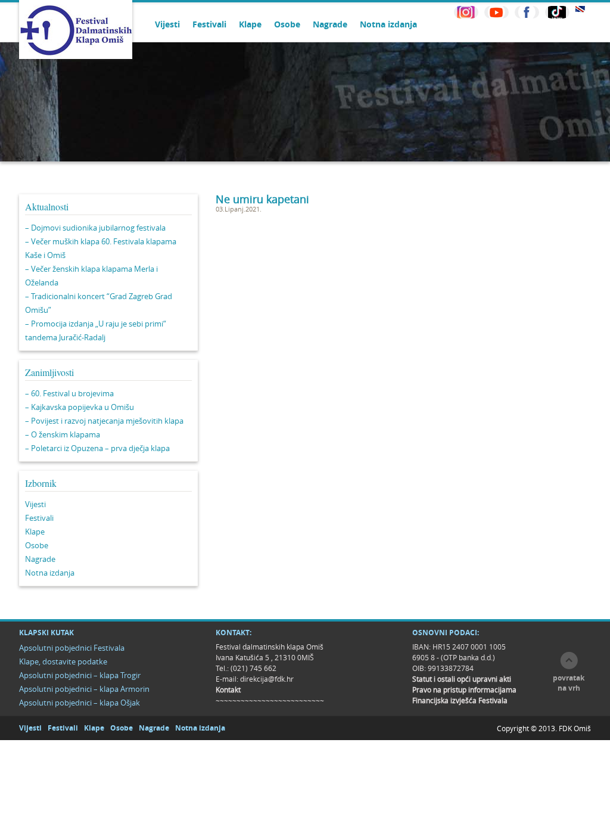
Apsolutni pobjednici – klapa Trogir (80, 675)
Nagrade (330, 24)
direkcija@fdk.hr (267, 678)
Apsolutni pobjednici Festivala (72, 647)
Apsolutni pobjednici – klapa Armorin (84, 688)
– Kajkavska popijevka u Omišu (79, 407)
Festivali (209, 24)
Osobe (287, 24)
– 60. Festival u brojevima (69, 393)
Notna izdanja (388, 24)
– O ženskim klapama (62, 434)
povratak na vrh (568, 683)
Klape (250, 24)
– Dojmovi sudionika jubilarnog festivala (95, 227)
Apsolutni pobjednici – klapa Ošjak (79, 702)
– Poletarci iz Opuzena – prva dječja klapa (97, 448)
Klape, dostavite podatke (63, 661)
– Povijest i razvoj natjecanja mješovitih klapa (104, 420)
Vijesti (167, 24)
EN (580, 9)
